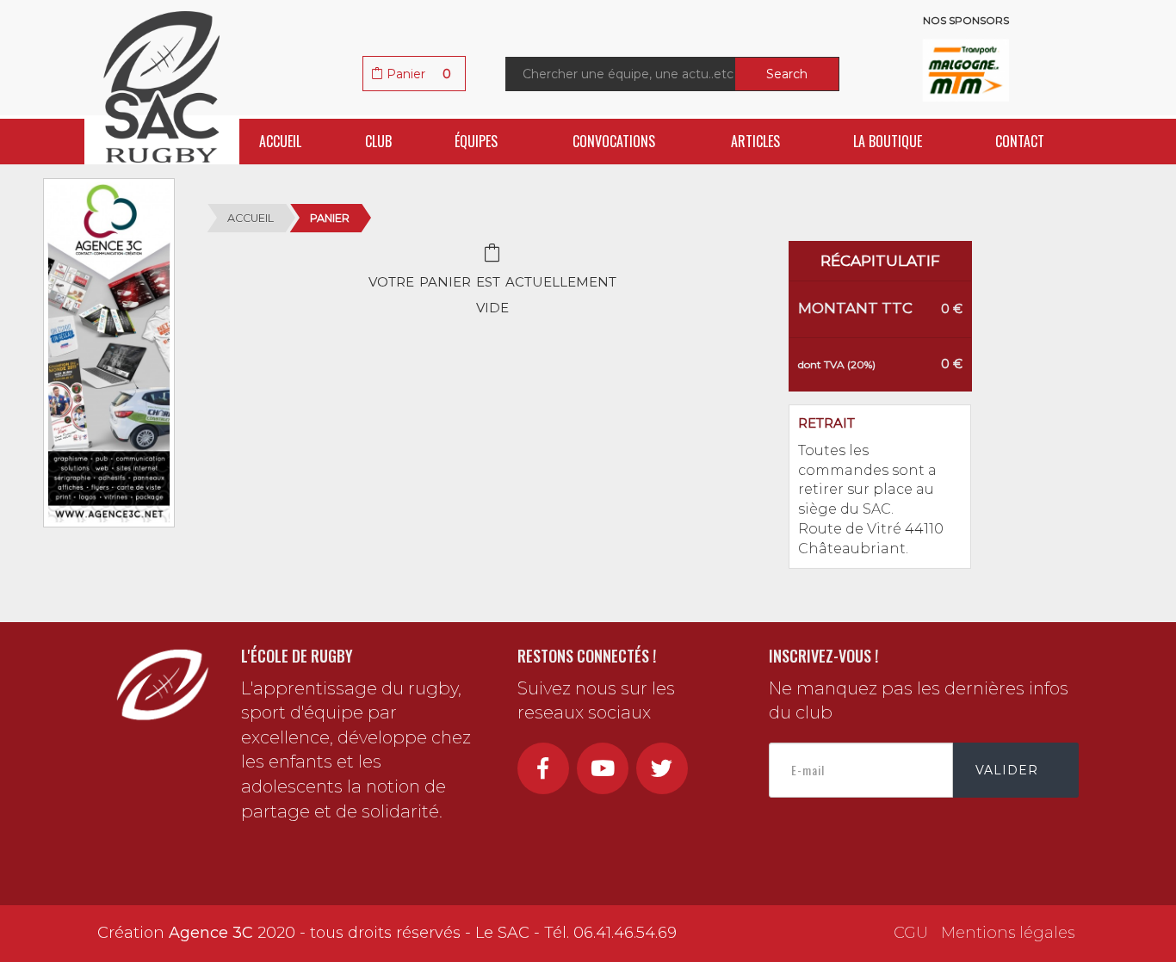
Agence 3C (211, 932)
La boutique (887, 141)
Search (787, 74)
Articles (755, 141)
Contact (1019, 141)
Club (378, 141)
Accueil (280, 141)
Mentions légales (1007, 932)
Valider (1006, 770)
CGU (911, 932)
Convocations (614, 141)
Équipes (476, 141)
